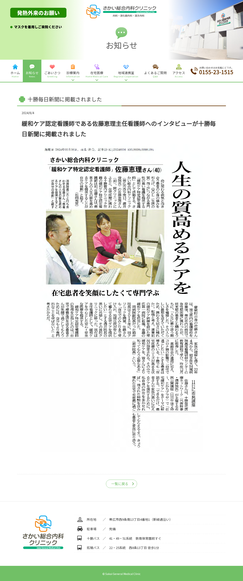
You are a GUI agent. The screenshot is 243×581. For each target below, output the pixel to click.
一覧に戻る (119, 483)
